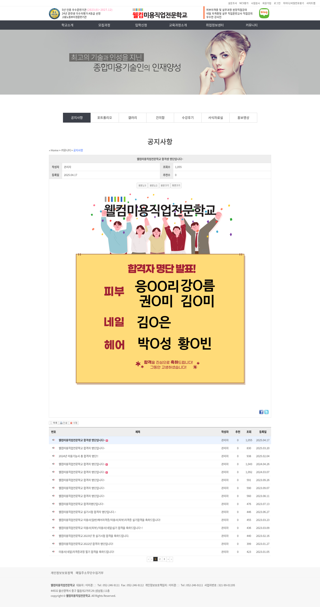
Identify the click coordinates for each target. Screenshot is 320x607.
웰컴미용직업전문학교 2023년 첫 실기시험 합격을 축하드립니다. (94, 536)
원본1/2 (153, 185)
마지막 (171, 559)
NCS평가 (244, 3)
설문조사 (232, 3)
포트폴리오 (104, 117)
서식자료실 (215, 117)
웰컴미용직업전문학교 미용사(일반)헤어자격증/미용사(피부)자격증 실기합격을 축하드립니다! (110, 520)
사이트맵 (310, 3)
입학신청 (141, 25)
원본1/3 (142, 185)
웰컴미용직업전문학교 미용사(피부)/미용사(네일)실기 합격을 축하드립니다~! (101, 528)
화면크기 (176, 185)
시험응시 (255, 3)
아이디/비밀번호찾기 (293, 3)
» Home (54, 150)
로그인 (277, 3)
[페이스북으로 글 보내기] (261, 413)
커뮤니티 (252, 25)
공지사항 (77, 117)
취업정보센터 (215, 25)
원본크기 (165, 185)
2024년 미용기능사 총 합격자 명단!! (78, 456)
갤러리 (132, 117)
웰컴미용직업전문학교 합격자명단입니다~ (81, 504)
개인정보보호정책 (62, 572)
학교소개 (67, 25)
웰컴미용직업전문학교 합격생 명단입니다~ (82, 440)
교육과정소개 (178, 25)
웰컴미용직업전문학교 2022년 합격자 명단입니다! (86, 544)
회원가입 (266, 3)
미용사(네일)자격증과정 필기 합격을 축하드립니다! (86, 552)
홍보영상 (243, 117)
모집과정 (104, 25)
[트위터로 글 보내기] (266, 413)
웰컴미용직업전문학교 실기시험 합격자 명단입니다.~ (87, 512)
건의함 (160, 117)
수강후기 (188, 117)
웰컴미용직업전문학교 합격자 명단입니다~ (82, 448)
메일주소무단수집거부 (90, 572)
